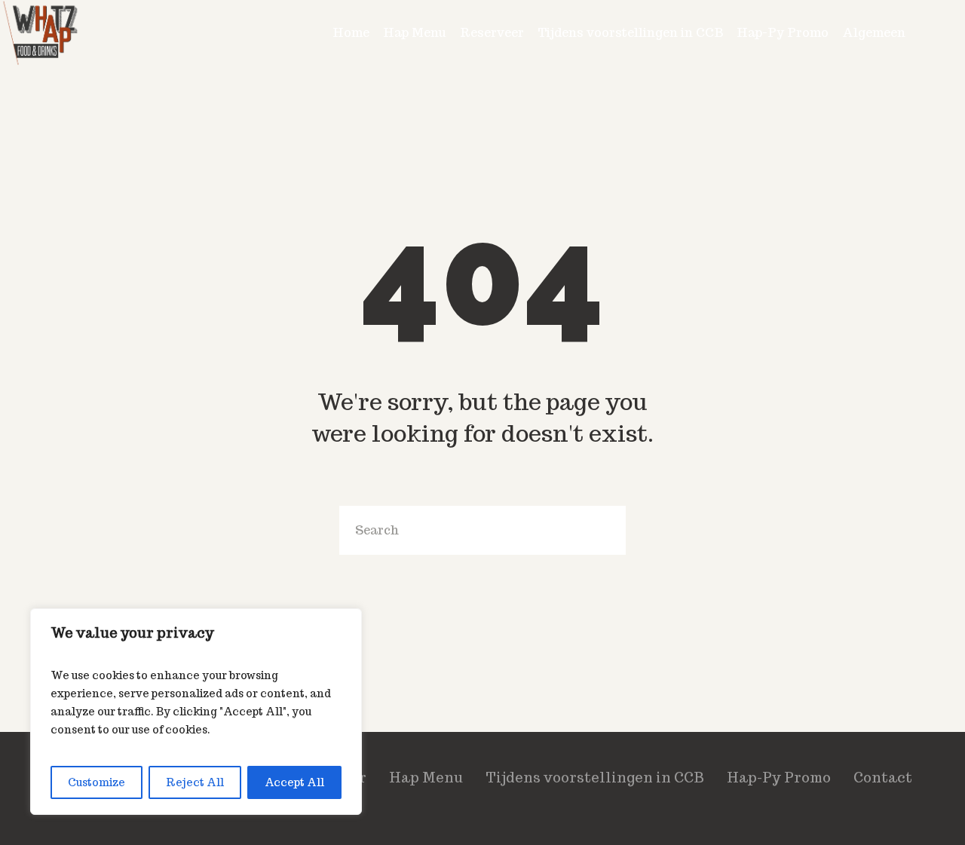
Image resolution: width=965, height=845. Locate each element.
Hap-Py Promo (779, 777)
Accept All (294, 782)
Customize (96, 782)
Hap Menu (426, 777)
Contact (882, 777)
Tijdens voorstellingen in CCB (595, 777)
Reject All (195, 782)
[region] (196, 711)
